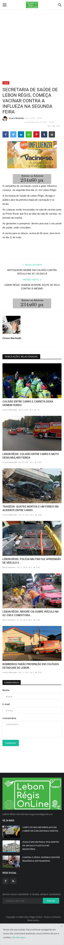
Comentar (10, 743)
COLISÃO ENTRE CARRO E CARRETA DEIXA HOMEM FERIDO (27, 403)
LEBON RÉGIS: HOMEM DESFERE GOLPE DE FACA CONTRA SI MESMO (32, 287)
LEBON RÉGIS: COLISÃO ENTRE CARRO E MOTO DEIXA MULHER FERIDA (30, 456)
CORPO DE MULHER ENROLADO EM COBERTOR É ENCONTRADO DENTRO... (41, 829)
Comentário (9, 718)
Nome (5, 690)
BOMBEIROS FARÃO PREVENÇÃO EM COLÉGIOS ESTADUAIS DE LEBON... (30, 666)
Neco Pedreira (8, 567)
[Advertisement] (32, 33)
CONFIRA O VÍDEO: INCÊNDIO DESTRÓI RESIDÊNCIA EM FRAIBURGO (41, 859)
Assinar (51, 900)
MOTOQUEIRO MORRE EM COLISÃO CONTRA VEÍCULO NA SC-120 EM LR (32, 272)
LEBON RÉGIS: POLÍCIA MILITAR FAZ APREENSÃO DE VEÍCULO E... (31, 561)
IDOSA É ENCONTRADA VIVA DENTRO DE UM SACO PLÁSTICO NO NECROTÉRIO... (40, 845)
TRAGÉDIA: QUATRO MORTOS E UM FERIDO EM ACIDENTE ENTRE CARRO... (30, 508)
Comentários (11, 682)
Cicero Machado (16, 118)
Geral (6, 83)
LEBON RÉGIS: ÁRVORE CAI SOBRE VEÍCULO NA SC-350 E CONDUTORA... (30, 613)
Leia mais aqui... (18, 937)
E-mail (6, 704)
